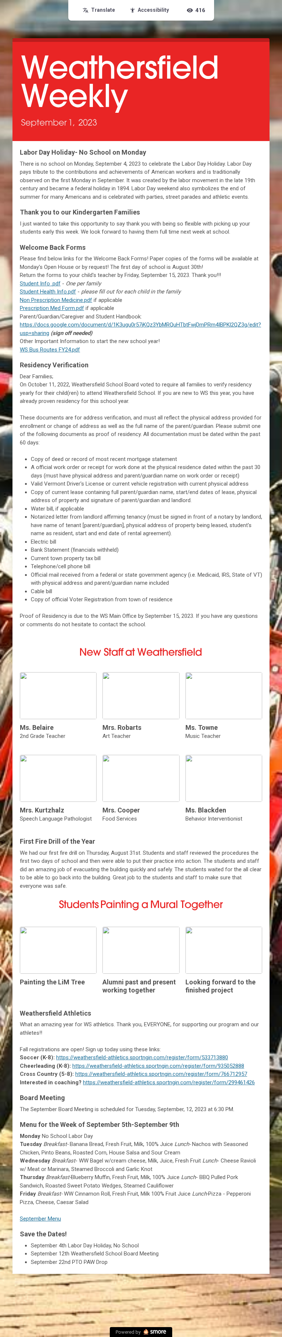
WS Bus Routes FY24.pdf (50, 349)
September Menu (40, 1218)
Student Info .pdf (40, 283)
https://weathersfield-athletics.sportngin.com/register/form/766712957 (161, 1074)
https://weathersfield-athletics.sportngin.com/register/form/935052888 (158, 1066)
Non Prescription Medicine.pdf (56, 300)
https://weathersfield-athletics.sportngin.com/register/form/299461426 (169, 1082)
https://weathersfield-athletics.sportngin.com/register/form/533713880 (142, 1057)
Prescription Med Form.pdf (52, 308)
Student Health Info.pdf (48, 291)
